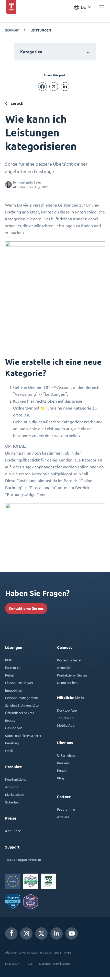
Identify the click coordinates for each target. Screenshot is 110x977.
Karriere (63, 763)
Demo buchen (67, 682)
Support (12, 30)
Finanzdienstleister (19, 682)
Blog (60, 778)
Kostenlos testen (69, 660)
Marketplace (14, 794)
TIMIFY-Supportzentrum (23, 860)
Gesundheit (13, 728)
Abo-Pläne (13, 831)
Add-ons (11, 787)
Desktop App (67, 710)
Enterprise (12, 667)
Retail (9, 675)
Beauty (10, 720)
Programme (66, 809)
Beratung (12, 743)
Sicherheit (12, 802)
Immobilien (13, 690)
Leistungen (40, 30)
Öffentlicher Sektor (19, 713)
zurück (16, 103)
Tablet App (65, 718)
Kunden (62, 770)
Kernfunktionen (16, 779)
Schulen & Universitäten (22, 705)
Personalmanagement (21, 698)
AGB (30, 963)
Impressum (12, 963)
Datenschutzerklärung (55, 963)
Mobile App (66, 725)
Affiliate (63, 817)
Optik (9, 751)
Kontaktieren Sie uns (26, 608)
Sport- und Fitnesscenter (23, 735)
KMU (8, 660)
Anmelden (64, 667)
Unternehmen (67, 755)
